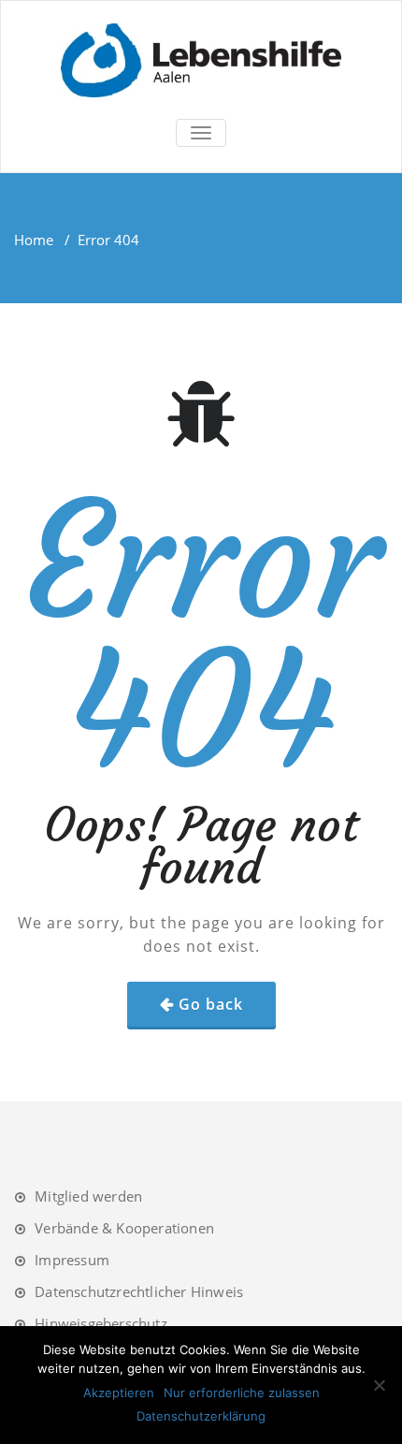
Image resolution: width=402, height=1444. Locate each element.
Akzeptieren (118, 1392)
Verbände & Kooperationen (124, 1227)
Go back (211, 1004)
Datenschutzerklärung (201, 1415)
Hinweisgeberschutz (101, 1323)
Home (33, 239)
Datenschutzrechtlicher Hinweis (139, 1291)
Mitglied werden (88, 1196)
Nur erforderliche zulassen (242, 1392)
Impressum (72, 1259)
